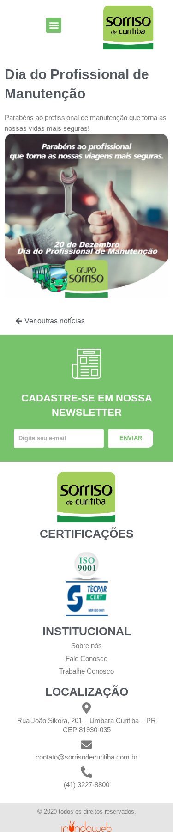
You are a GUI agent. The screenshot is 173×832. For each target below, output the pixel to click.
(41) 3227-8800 (86, 785)
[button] (53, 25)
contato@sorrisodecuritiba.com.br (86, 757)
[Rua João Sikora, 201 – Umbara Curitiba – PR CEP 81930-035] (86, 708)
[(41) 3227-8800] (86, 772)
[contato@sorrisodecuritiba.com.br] (86, 744)
